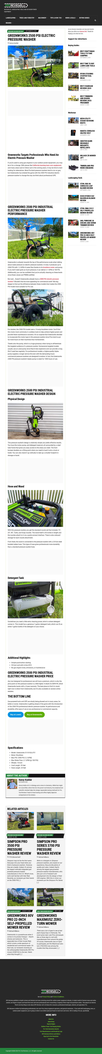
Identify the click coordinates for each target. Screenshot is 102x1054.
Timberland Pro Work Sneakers (87, 166)
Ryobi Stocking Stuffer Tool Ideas (86, 75)
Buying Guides (84, 18)
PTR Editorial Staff (14, 857)
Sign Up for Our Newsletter (51, 1036)
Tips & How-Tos (56, 18)
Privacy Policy (46, 996)
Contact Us (51, 1039)
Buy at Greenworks (34, 715)
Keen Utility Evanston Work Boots (87, 120)
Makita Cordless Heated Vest (87, 132)
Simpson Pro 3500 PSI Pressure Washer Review (19, 848)
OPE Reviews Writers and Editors (51, 1034)
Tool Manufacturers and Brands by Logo (51, 1031)
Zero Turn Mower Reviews (44, 911)
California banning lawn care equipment (47, 165)
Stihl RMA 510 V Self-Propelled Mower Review (87, 210)
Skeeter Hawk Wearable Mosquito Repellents (86, 144)
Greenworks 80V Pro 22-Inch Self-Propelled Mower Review (20, 921)
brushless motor (49, 267)
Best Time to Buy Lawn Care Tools (87, 64)
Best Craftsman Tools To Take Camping (87, 53)
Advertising (51, 1021)
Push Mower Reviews (13, 911)
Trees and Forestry (26, 18)
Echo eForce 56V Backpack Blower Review (87, 198)
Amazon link (83, 31)
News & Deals (70, 18)
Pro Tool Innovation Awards (51, 1029)
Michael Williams (44, 857)
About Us (51, 1019)
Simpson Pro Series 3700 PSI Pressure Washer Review (49, 848)
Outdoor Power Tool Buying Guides (51, 1026)
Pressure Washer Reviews (15, 31)
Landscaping (10, 18)
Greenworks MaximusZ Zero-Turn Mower (49, 919)
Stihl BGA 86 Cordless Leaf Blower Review (86, 185)
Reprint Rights (51, 1024)
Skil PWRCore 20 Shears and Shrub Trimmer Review (88, 222)
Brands (8, 23)
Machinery (42, 18)
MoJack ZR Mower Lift (88, 156)
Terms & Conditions (58, 996)
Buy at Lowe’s (15, 715)
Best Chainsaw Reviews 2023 (86, 87)
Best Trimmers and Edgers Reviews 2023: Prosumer (86, 99)
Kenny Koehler (14, 43)
